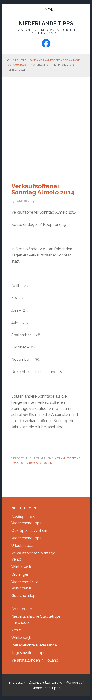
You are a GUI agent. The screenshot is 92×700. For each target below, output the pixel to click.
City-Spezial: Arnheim (30, 530)
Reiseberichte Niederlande (34, 645)
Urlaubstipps (22, 545)
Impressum (17, 682)
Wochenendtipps (26, 523)
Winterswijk (21, 567)
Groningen (20, 574)
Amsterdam (21, 609)
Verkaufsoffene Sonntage (33, 553)
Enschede (20, 622)
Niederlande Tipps (46, 23)
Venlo (16, 559)
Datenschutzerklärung (45, 682)
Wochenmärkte (24, 582)
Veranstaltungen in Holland (34, 660)
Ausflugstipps (23, 517)
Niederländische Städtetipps (36, 616)
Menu (49, 10)
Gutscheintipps (24, 595)
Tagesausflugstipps (28, 652)
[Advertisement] (46, 125)
